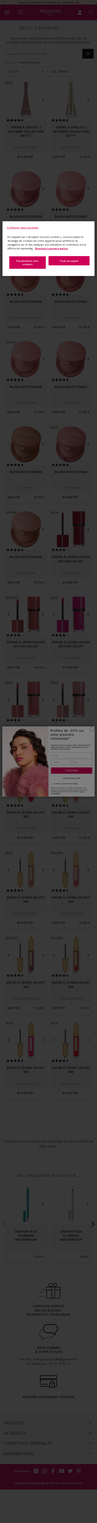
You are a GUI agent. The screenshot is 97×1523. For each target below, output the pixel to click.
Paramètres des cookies (27, 262)
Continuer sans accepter (23, 228)
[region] (48, 248)
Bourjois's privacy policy (51, 248)
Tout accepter (69, 260)
